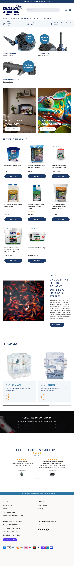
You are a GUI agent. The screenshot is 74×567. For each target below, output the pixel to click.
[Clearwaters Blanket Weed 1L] (13, 154)
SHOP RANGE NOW (12, 129)
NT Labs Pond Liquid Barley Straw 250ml (13, 205)
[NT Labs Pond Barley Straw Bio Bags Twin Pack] (37, 154)
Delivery (5, 501)
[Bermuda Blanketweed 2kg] (37, 236)
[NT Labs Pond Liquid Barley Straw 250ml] (13, 193)
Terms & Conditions (9, 512)
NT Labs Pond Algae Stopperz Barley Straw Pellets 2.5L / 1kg (59, 206)
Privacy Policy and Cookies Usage (13, 515)
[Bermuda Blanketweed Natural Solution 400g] (61, 154)
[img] (37, 453)
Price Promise (42, 505)
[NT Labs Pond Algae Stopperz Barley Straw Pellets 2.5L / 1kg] (61, 193)
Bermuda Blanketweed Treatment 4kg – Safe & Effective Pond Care (11, 250)
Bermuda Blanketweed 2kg (36, 248)
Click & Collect (7, 505)
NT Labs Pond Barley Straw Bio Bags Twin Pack (36, 166)
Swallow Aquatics (10, 559)
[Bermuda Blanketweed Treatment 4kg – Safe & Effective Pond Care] (13, 236)
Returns (5, 508)
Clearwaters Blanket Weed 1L (12, 166)
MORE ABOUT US (57, 324)
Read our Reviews (45, 1)
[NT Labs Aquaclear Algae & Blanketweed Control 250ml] (37, 193)
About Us (41, 501)
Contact (40, 508)
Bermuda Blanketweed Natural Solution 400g (59, 166)
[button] (70, 10)
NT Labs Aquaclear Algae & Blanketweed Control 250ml (36, 206)
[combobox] (43, 10)
